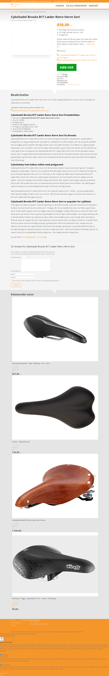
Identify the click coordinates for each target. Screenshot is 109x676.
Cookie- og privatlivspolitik (18, 628)
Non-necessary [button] (4, 663)
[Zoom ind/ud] (0, 673)
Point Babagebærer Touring (32, 237)
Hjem (12, 12)
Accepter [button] (61, 634)
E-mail (13, 277)
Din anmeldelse (16, 271)
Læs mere (41, 634)
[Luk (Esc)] (5, 673)
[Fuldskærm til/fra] (2, 673)
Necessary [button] (3, 653)
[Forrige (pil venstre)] (0, 675)
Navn (13, 274)
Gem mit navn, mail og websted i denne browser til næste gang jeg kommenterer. (36, 280)
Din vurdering (15, 257)
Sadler (17, 12)
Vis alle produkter (76, 6)
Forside (60, 6)
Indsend (16, 285)
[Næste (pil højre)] (2, 675)
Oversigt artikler (25, 620)
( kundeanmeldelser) (73, 84)
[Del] (4, 673)
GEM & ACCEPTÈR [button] (5, 671)
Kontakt (93, 6)
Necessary (5, 655)
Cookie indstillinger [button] (51, 634)
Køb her (66, 67)
